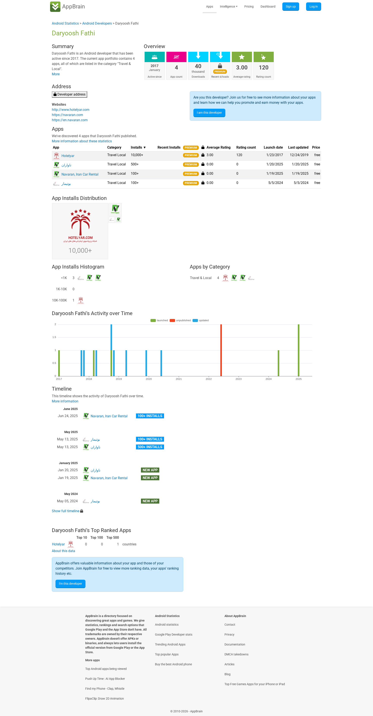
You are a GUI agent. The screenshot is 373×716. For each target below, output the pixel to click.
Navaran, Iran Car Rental (109, 416)
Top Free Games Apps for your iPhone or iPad (254, 684)
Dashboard (268, 6)
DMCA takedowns (236, 654)
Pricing (249, 6)
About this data (63, 551)
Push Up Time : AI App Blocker (105, 678)
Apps (209, 6)
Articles (229, 664)
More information (65, 401)
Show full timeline (65, 511)
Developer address (71, 94)
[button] (202, 155)
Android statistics (167, 624)
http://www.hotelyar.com (70, 110)
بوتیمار (95, 439)
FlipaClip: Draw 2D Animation (104, 698)
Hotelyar (58, 544)
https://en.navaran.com (70, 120)
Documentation (234, 644)
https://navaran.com (67, 115)
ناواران (95, 447)
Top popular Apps (167, 654)
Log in (314, 6)
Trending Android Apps (170, 644)
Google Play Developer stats (173, 634)
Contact (229, 624)
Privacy (229, 634)
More (56, 74)
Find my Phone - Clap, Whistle (104, 688)
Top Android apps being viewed (106, 668)
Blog (227, 674)
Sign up (291, 6)
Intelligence (228, 6)
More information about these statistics (82, 141)
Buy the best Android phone (173, 664)
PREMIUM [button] (191, 147)
